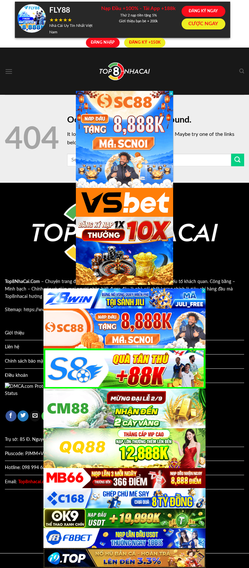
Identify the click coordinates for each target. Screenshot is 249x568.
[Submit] (237, 160)
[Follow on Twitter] (23, 416)
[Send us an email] (35, 416)
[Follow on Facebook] (11, 416)
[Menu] (9, 71)
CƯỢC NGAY (203, 23)
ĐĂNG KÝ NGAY (203, 11)
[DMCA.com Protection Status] (34, 393)
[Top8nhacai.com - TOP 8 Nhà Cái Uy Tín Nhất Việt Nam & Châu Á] (124, 71)
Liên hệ (12, 347)
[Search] (241, 71)
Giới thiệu (14, 333)
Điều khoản (16, 375)
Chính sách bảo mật (25, 361)
